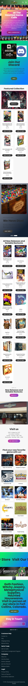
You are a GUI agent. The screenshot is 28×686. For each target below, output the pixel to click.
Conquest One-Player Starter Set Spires (21, 351)
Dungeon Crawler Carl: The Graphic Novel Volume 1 (21, 280)
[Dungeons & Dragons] (21, 461)
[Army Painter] (21, 509)
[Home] (14, 2)
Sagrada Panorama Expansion (7, 351)
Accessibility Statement (7, 676)
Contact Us (4, 636)
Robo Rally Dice (21, 256)
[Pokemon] (21, 477)
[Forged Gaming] (21, 525)
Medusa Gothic (5, 666)
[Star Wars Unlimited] (21, 493)
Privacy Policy (5, 672)
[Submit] (23, 624)
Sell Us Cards (5, 649)
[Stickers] (21, 541)
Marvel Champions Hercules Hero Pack (7, 169)
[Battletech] (7, 493)
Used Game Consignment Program (10, 651)
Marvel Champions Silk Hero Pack (7, 145)
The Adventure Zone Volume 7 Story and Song (7, 256)
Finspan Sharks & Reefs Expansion (7, 280)
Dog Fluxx (7, 328)
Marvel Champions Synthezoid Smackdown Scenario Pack (21, 145)
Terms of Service (5, 674)
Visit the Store (5, 659)
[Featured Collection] (14, 100)
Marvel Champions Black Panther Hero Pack (21, 121)
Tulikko (21, 304)
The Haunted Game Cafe (13, 682)
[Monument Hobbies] (7, 525)
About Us (3, 656)
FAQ (2, 638)
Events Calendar (5, 661)
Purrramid (7, 374)
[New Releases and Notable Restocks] (14, 392)
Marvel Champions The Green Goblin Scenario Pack (7, 121)
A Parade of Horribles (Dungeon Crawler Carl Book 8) (7, 304)
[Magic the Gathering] (7, 461)
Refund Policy (5, 643)
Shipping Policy (5, 641)
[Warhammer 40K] (7, 477)
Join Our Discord (5, 664)
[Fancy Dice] (7, 541)
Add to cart (7, 131)
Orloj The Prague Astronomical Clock (21, 328)
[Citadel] (7, 509)
